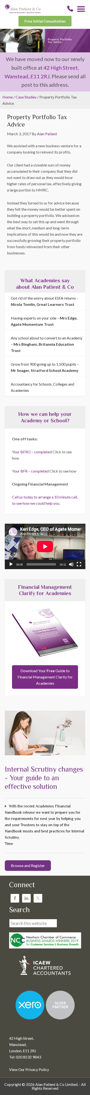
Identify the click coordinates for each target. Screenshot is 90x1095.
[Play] (11, 564)
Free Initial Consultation (45, 21)
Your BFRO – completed (32, 451)
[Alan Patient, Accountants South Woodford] (23, 12)
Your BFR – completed (30, 471)
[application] (45, 546)
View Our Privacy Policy (29, 1069)
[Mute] (71, 564)
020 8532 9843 (70, 9)
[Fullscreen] (79, 564)
